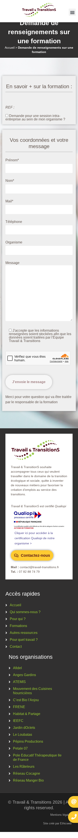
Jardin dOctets (24, 727)
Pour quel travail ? (24, 639)
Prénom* (12, 160)
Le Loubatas (22, 734)
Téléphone (13, 222)
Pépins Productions (28, 741)
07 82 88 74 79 (29, 571)
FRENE (19, 707)
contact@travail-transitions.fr (39, 567)
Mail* (9, 201)
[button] (72, 12)
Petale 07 (20, 748)
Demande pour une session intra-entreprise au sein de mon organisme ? (35, 117)
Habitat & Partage (26, 714)
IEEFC (18, 721)
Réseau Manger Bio (28, 780)
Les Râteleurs (23, 766)
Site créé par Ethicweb (57, 823)
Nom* (9, 180)
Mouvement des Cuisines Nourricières (32, 691)
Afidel (17, 668)
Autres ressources (23, 633)
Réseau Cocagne (26, 773)
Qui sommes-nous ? (25, 612)
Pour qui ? (18, 619)
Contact (16, 646)
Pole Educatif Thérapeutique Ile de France (37, 757)
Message (12, 263)
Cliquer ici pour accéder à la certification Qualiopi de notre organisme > (35, 538)
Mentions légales (61, 814)
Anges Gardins (24, 675)
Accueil (10, 47)
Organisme (13, 242)
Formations (18, 626)
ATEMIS (19, 682)
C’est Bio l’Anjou (26, 700)
